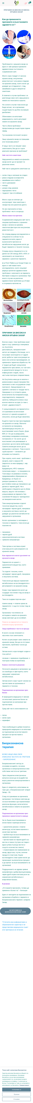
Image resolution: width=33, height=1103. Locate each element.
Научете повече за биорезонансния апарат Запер (15, 911)
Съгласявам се (16, 1089)
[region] (16, 1085)
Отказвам (16, 1099)
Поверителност (24, 1085)
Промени (16, 1094)
